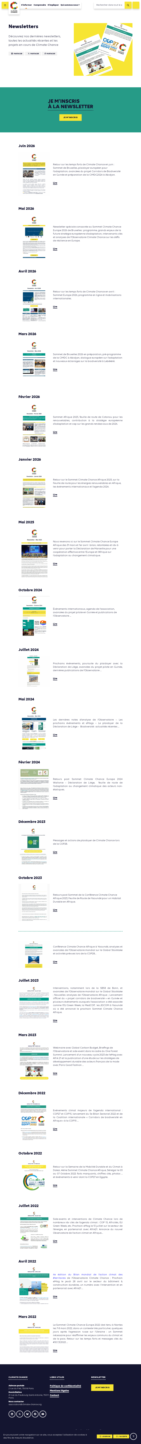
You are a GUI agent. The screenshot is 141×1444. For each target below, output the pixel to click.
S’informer (26, 5)
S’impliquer (53, 5)
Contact (54, 1395)
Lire (55, 183)
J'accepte (123, 1437)
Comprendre (40, 5)
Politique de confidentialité (65, 1386)
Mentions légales (59, 1390)
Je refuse (106, 1437)
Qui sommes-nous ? (70, 5)
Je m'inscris (70, 117)
